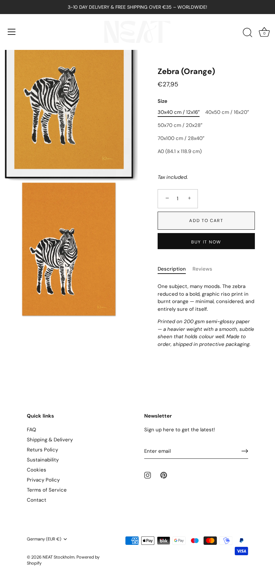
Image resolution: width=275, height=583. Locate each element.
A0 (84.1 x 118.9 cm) (180, 151)
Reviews (202, 269)
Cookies (36, 469)
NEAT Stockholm (58, 557)
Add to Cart (206, 220)
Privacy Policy (43, 480)
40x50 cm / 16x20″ (227, 112)
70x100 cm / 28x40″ (181, 138)
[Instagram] (147, 474)
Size (162, 101)
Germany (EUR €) (44, 539)
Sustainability (43, 459)
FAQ (31, 429)
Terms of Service (47, 490)
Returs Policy (42, 449)
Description (172, 269)
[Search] (247, 32)
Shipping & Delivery (50, 439)
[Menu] (11, 31)
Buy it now (206, 242)
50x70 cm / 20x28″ (180, 125)
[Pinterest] (163, 474)
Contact (36, 500)
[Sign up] (244, 451)
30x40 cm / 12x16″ (179, 112)
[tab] (175, 269)
